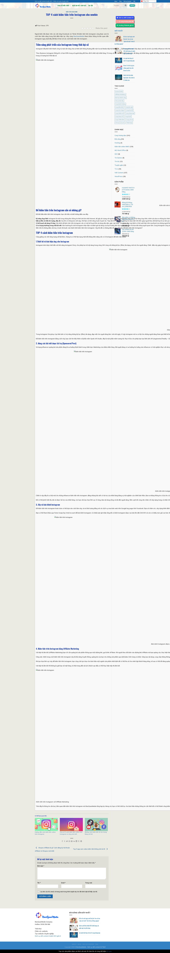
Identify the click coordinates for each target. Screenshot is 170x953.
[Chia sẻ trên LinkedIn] (76, 841)
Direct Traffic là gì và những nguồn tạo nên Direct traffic (128, 68)
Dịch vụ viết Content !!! (126, 18)
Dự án (123, 122)
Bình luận (40, 866)
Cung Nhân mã (119, 113)
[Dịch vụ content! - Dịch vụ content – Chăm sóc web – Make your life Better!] (45, 5)
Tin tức (90, 5)
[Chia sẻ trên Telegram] (81, 841)
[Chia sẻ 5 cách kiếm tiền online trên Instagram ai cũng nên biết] (71, 824)
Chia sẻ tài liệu (119, 100)
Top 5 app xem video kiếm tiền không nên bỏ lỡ (89, 849)
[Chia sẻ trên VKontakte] (74, 841)
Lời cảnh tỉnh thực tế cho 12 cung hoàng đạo (89, 933)
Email (63, 883)
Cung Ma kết (129, 110)
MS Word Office (120, 150)
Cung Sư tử (128, 116)
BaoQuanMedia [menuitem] (78, 36)
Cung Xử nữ (129, 119)
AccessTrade (119, 91)
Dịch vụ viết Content (79, 5)
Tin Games (118, 158)
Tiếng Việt (146, 1)
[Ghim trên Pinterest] (72, 841)
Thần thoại (129, 122)
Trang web (88, 883)
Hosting (117, 143)
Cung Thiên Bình (119, 119)
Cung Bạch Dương (120, 104)
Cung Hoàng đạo (120, 135)
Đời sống (118, 139)
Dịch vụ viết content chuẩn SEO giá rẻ (48, 936)
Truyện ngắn (119, 165)
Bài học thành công (120, 97)
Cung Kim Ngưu (119, 110)
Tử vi (116, 169)
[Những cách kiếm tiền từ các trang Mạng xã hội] (96, 824)
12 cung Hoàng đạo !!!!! (126, 21)
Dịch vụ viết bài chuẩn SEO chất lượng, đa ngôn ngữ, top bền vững (129, 51)
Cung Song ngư (130, 113)
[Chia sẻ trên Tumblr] (79, 841)
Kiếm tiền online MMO (72, 12)
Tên (39, 883)
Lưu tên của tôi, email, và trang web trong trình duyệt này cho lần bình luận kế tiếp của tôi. (68, 891)
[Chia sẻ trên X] (64, 841)
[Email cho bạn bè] (69, 841)
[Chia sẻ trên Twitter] (67, 841)
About (116, 1)
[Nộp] (125, 5)
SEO (116, 154)
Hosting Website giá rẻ (126, 25)
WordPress (118, 176)
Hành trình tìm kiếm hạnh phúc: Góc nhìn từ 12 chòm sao (128, 77)
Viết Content (119, 173)
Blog (120, 1)
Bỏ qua (109, 951)
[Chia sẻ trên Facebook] (62, 841)
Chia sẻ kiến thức (63, 5)
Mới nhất (119, 31)
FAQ (134, 1)
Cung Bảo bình (119, 107)
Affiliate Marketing (120, 94)
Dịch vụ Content (127, 1)
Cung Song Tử (119, 116)
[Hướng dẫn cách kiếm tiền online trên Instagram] (46, 824)
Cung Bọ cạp (129, 107)
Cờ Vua (117, 122)
